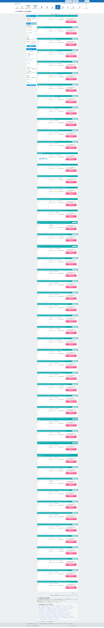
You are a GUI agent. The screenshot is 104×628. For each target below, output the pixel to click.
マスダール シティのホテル (57, 613)
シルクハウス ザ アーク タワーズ (46, 107)
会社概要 (31, 623)
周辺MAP (62, 17)
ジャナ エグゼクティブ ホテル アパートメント (50, 210)
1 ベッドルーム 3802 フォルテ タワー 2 (47, 73)
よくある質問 (63, 623)
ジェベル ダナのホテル (72, 617)
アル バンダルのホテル (41, 608)
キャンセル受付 (81, 3)
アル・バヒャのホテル (66, 609)
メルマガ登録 (62, 3)
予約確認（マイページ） (73, 3)
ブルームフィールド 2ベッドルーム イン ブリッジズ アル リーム (53, 570)
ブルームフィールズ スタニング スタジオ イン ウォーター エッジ (53, 292)
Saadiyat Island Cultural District (31, 54)
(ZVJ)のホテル (58, 605)
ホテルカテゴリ (30, 79)
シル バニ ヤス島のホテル (64, 617)
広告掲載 (34, 623)
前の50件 (62, 14)
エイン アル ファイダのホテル (42, 617)
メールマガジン (68, 623)
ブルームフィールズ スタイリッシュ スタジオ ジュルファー (51, 372)
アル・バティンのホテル (58, 609)
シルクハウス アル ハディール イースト (47, 38)
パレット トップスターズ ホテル (46, 15)
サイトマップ (56, 623)
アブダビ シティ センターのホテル (66, 605)
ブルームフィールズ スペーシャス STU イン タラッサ (51, 315)
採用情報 (71, 623)
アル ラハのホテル (55, 608)
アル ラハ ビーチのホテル (62, 608)
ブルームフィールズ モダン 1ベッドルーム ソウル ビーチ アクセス (54, 478)
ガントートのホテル (57, 617)
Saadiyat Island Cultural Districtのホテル (44, 605)
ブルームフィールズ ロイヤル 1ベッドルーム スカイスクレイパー (52, 234)
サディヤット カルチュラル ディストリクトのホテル (45, 612)
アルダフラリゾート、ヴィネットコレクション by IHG (52, 187)
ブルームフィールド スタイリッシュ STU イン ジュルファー (52, 395)
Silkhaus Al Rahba (40, 153)
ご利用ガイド (86, 3)
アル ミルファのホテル (62, 616)
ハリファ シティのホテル (68, 612)
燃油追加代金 (52, 623)
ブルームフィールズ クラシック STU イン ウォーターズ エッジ (53, 501)
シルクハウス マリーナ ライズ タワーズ (48, 130)
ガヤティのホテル (50, 617)
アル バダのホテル (55, 616)
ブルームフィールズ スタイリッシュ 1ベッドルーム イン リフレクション (54, 524)
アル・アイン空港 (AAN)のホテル (49, 609)
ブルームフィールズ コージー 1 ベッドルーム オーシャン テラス (53, 281)
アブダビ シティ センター (31, 58)
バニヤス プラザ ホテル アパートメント (49, 61)
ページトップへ (76, 593)
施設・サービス (30, 82)
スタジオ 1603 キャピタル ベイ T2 (47, 50)
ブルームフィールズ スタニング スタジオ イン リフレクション (53, 384)
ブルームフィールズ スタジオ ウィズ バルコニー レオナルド (53, 467)
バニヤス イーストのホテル (48, 613)
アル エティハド (30, 59)
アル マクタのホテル (48, 608)
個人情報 (28, 623)
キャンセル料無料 (30, 51)
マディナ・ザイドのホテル (66, 613)
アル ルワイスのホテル (69, 616)
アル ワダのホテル (40, 609)
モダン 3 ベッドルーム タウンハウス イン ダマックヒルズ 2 (53, 176)
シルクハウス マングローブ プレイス (47, 141)
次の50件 (76, 14)
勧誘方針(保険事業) (47, 623)
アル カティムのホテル (41, 616)
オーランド (41, 27)
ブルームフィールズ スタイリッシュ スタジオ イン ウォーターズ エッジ (54, 269)
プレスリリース (37, 623)
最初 (59, 14)
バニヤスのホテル (40, 613)
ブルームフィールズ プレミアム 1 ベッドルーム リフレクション (53, 547)
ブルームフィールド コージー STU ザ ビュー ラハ (51, 338)
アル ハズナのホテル (48, 616)
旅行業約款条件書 (42, 623)
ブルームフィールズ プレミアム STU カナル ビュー (51, 361)
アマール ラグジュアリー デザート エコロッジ (49, 164)
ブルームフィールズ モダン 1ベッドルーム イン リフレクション (53, 558)
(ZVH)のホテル (53, 605)
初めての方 (66, 3)
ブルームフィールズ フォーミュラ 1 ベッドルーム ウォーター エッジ (53, 490)
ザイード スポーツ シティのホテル (59, 612)
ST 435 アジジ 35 (43, 84)
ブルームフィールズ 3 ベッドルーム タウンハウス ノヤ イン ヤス (53, 581)
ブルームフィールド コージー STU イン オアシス (50, 349)
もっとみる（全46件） (30, 60)
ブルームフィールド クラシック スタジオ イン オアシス (51, 258)
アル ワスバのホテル (70, 608)
